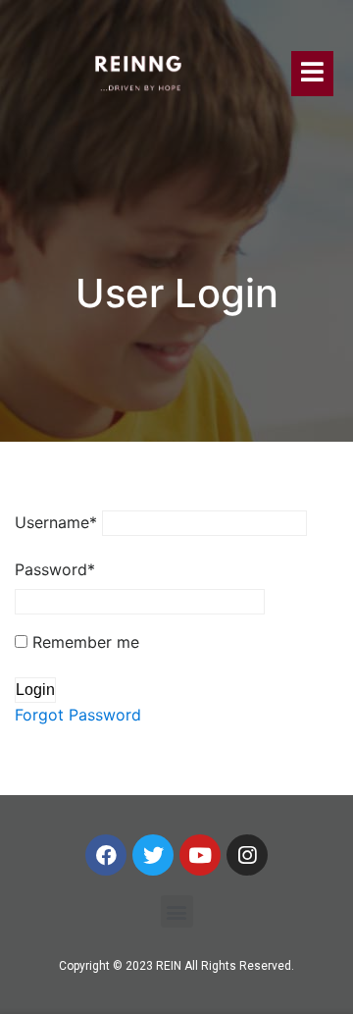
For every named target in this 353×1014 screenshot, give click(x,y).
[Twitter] (153, 855)
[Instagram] (247, 855)
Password (55, 569)
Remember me (83, 642)
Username (56, 522)
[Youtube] (200, 855)
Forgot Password (78, 714)
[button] (177, 911)
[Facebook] (105, 855)
